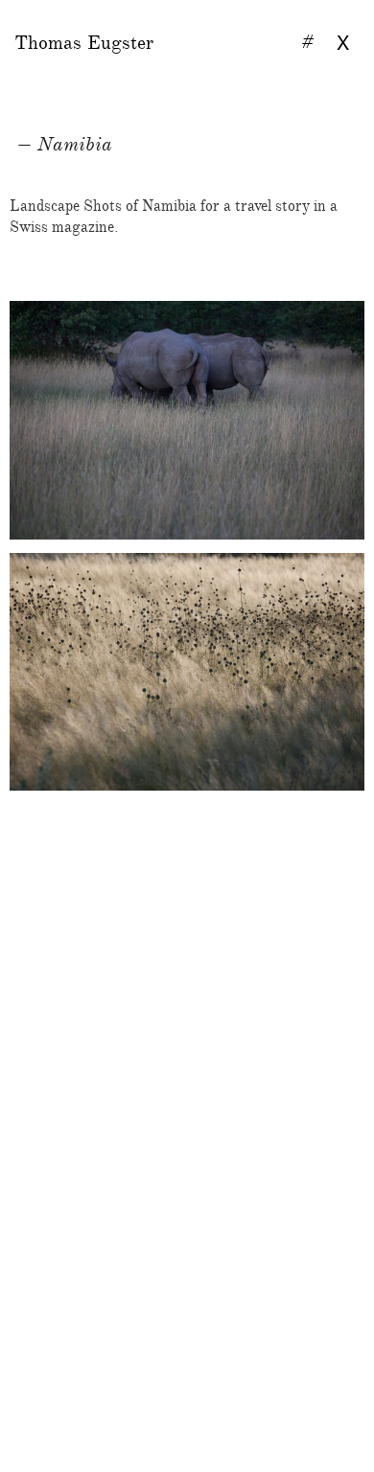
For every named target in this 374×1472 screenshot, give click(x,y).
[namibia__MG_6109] (187, 1070)
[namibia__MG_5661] (187, 815)
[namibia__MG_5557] (187, 1216)
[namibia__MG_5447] (187, 997)
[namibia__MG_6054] (187, 1179)
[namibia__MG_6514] (187, 961)
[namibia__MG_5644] (187, 1252)
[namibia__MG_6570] (187, 1143)
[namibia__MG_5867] (187, 851)
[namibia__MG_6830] (187, 420)
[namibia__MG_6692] (187, 1106)
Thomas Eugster (83, 43)
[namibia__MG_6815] (187, 672)
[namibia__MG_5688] (187, 924)
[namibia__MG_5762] (187, 1034)
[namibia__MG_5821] (187, 888)
